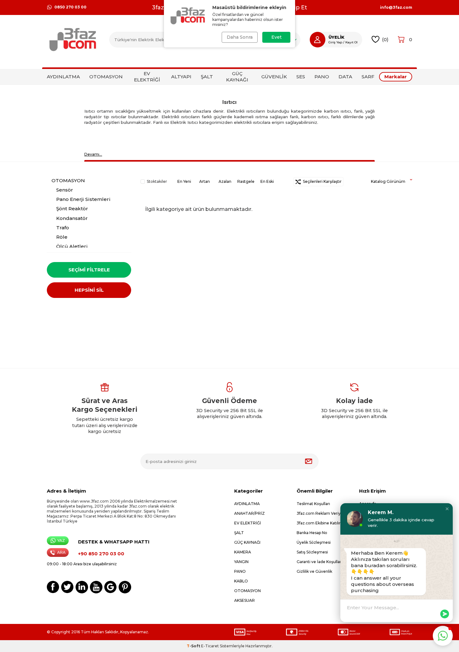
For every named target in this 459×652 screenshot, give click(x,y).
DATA (345, 77)
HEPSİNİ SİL (89, 290)
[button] (447, 509)
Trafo (62, 228)
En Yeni (184, 181)
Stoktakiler (157, 181)
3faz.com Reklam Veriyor (321, 513)
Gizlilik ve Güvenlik (314, 571)
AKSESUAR (244, 600)
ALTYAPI (181, 77)
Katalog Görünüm (388, 181)
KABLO (241, 581)
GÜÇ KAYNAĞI (237, 77)
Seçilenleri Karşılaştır (321, 181)
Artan (204, 181)
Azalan (225, 181)
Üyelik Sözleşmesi (314, 542)
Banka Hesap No (312, 532)
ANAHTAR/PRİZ (249, 513)
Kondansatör (72, 218)
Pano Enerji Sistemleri (83, 199)
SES (300, 77)
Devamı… (93, 154)
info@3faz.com (396, 7)
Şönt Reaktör (72, 209)
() (385, 39)
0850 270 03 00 (70, 7)
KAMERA (242, 552)
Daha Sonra (240, 37)
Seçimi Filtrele (89, 270)
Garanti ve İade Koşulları (319, 561)
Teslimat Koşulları (313, 503)
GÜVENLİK (274, 77)
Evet (276, 37)
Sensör (64, 190)
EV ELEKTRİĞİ (147, 77)
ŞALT (207, 77)
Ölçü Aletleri (72, 246)
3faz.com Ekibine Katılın (319, 523)
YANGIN (241, 561)
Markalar (395, 77)
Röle (61, 237)
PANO (321, 77)
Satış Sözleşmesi (312, 552)
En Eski (267, 181)
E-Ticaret (210, 646)
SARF (368, 77)
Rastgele (245, 181)
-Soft (194, 646)
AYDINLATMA (63, 77)
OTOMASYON (106, 77)
